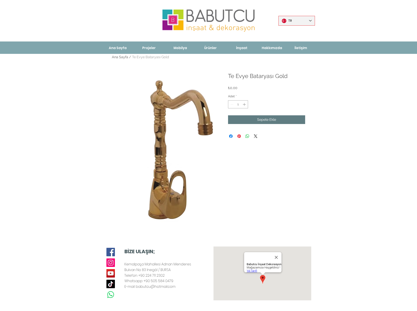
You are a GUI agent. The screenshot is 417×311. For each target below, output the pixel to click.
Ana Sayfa (120, 57)
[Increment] (244, 104)
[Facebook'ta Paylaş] (230, 136)
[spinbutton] (238, 104)
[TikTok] (110, 284)
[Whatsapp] (110, 294)
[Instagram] (110, 262)
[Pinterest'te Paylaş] (239, 136)
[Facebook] (110, 252)
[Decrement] (231, 104)
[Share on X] (255, 136)
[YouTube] (110, 273)
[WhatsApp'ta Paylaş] (247, 136)
